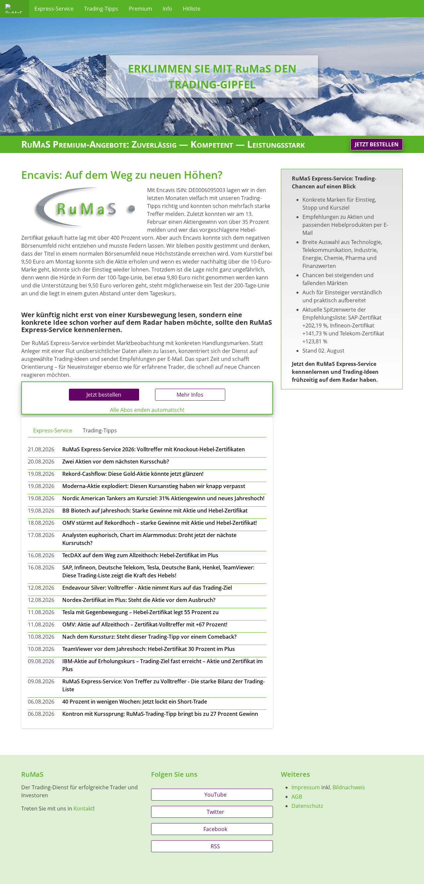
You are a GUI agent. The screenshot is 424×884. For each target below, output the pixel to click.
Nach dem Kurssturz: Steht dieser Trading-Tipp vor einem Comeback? (149, 636)
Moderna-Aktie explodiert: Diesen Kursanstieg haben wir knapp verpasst (153, 486)
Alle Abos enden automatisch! (147, 410)
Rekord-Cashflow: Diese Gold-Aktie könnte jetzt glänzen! (132, 473)
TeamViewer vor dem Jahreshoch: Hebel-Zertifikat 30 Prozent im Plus (148, 649)
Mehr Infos (190, 394)
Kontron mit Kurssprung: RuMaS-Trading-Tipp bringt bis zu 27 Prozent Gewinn (160, 713)
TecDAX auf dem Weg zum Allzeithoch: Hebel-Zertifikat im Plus (140, 555)
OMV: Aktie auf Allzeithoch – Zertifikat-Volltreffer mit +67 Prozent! (144, 624)
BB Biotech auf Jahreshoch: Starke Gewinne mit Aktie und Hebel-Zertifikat (154, 510)
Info (167, 8)
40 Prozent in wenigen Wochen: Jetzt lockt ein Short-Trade (134, 701)
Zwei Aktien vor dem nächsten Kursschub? (115, 461)
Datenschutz (307, 806)
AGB (297, 796)
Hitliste (191, 8)
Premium (140, 8)
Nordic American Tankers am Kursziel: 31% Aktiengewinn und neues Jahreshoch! (163, 498)
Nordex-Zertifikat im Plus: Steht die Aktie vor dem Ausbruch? (138, 600)
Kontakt (83, 808)
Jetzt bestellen (376, 144)
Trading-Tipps (101, 8)
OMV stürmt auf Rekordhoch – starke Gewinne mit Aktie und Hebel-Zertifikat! (159, 522)
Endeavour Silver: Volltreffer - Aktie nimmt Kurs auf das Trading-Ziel (147, 587)
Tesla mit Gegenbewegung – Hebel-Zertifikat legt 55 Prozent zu (140, 612)
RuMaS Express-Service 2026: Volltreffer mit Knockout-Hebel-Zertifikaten (153, 449)
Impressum (306, 787)
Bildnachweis (349, 787)
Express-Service (54, 8)
